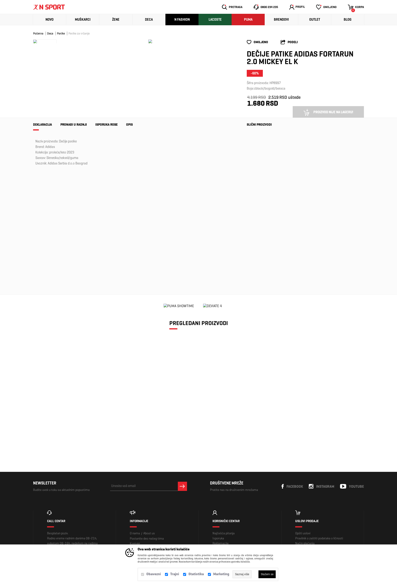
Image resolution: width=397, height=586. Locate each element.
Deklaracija (42, 125)
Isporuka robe (106, 125)
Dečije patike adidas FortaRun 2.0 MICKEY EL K (73, 412)
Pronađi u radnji (73, 125)
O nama (135, 533)
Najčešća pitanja (224, 533)
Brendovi (281, 19)
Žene (115, 19)
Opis (129, 125)
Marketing (221, 574)
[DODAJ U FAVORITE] (63, 431)
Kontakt (135, 544)
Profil (300, 7)
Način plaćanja (305, 543)
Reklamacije (221, 543)
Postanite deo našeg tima (147, 539)
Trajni (174, 574)
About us (149, 533)
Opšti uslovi (302, 533)
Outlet (314, 19)
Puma (248, 19)
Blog (348, 19)
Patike (61, 33)
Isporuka (218, 538)
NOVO (49, 19)
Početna (38, 33)
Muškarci (83, 19)
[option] (150, 41)
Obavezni (153, 574)
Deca (149, 19)
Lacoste (215, 19)
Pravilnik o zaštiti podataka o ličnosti (319, 538)
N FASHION (182, 19)
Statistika (196, 574)
